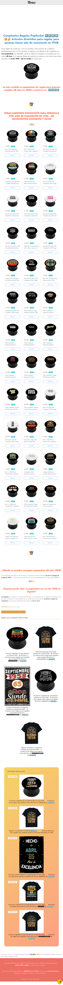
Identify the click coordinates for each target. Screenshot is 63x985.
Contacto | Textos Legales (33, 979)
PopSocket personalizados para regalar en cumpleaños (13, 612)
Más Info (12, 155)
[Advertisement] (31, 18)
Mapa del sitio (24, 979)
